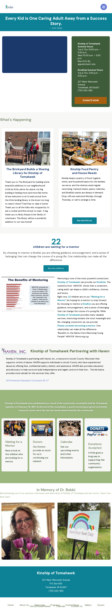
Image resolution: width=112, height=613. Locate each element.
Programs (55, 605)
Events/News (72, 605)
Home (11, 605)
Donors (37, 442)
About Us (24, 605)
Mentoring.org (82, 336)
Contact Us (76, 606)
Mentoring (40, 605)
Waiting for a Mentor (13, 444)
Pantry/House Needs (40, 606)
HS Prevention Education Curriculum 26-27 (27, 380)
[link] (25, 182)
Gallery (88, 605)
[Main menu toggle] (103, 7)
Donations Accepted (95, 446)
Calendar (66, 442)
